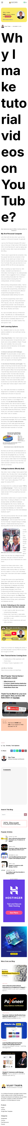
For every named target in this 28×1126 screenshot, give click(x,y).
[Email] (25, 751)
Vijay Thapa (7, 26)
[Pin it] (23, 751)
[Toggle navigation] (2, 2)
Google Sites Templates (6, 1111)
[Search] (25, 814)
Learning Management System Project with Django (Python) (17, 857)
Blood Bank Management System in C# (15, 685)
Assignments (4, 1118)
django (5, 1040)
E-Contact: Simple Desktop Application (15, 683)
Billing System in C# (9, 681)
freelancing (6, 1012)
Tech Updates (15, 745)
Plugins (2, 1107)
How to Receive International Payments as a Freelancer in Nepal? (17, 840)
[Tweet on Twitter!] (14, 751)
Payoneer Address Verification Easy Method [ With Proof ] (17, 849)
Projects (3, 1124)
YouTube (16, 698)
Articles (8, 745)
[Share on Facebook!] (11, 751)
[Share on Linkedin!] (20, 751)
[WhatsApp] (17, 751)
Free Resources (5, 1122)
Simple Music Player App (11, 687)
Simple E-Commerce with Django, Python (16, 866)
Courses (3, 1109)
